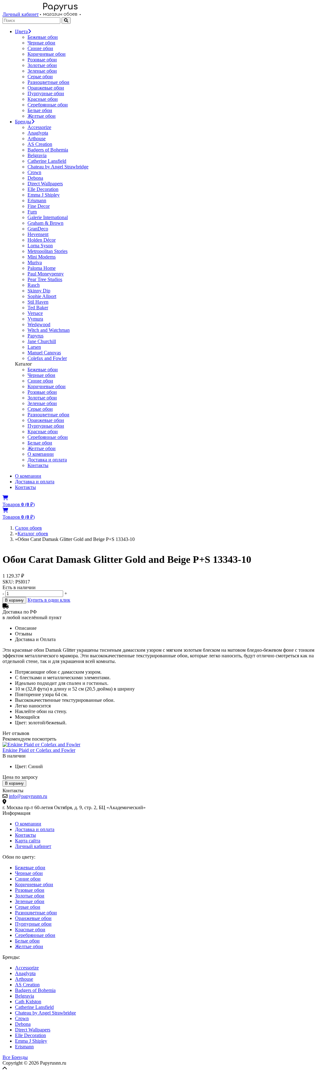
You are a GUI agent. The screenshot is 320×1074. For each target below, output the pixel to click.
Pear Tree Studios (45, 279)
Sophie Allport (42, 296)
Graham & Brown (45, 223)
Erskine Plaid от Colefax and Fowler (38, 750)
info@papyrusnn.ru (28, 796)
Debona (35, 178)
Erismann (37, 200)
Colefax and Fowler (47, 358)
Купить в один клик (49, 600)
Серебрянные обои (48, 104)
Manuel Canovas (44, 352)
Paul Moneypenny (46, 273)
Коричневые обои (47, 54)
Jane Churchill (42, 341)
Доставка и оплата (47, 459)
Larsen (34, 347)
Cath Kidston (28, 1001)
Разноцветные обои (48, 82)
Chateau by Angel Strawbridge (58, 166)
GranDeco (38, 228)
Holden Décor (42, 240)
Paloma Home (42, 268)
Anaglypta (38, 133)
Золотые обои (42, 65)
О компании (41, 454)
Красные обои (43, 99)
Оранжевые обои (46, 87)
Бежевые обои (43, 37)
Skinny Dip (39, 290)
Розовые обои (42, 59)
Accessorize (39, 127)
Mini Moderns (42, 257)
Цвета (21, 31)
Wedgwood (39, 324)
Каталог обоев (33, 533)
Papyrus (35, 335)
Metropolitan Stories (48, 251)
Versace (35, 313)
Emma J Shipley (44, 195)
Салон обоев (28, 528)
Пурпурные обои (46, 93)
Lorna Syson (40, 245)
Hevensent (38, 234)
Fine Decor (39, 206)
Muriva (35, 262)
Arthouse (37, 138)
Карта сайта (27, 840)
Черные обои (41, 42)
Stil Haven (38, 302)
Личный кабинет (20, 14)
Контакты (38, 465)
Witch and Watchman (49, 330)
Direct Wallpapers (45, 183)
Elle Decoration (43, 189)
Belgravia (37, 155)
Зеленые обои (42, 71)
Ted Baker (38, 307)
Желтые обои (42, 116)
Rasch (34, 285)
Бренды (23, 121)
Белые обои (40, 110)
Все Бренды (15, 1057)
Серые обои (40, 76)
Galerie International (48, 217)
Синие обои (40, 48)
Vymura (35, 318)
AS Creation (40, 144)
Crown (34, 172)
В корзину (14, 600)
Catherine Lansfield (47, 161)
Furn (32, 211)
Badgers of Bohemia (48, 149)
